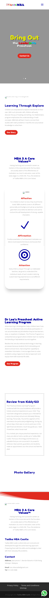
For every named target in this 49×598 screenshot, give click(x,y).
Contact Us (24, 56)
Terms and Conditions (30, 585)
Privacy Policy (12, 585)
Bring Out (24, 37)
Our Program (12, 364)
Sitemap (23, 588)
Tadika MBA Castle (23, 595)
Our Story (11, 132)
